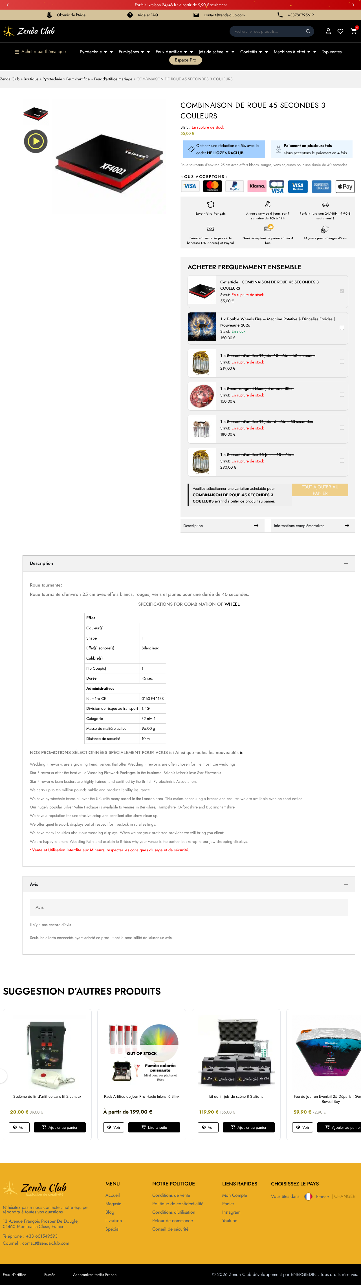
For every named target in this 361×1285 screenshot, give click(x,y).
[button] (8, 5)
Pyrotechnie (91, 52)
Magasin (113, 1204)
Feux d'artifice (78, 79)
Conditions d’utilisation (173, 1212)
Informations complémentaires (299, 525)
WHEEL (232, 604)
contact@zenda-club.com (224, 15)
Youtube (229, 1221)
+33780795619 (301, 15)
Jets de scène (211, 52)
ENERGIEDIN (303, 1274)
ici (172, 752)
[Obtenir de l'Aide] (49, 15)
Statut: (185, 127)
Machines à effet (289, 52)
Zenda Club (9, 79)
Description (193, 525)
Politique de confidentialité (177, 1204)
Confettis (248, 52)
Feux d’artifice (169, 52)
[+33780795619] (280, 15)
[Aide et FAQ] (130, 15)
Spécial (112, 1229)
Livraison (113, 1221)
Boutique (31, 79)
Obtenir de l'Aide (71, 15)
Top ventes (332, 52)
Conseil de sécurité (170, 1229)
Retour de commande (172, 1221)
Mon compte (234, 1195)
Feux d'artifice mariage (113, 79)
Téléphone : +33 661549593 (30, 1236)
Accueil (112, 1195)
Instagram (231, 1212)
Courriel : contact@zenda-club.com (36, 1243)
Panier (228, 1204)
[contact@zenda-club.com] (196, 15)
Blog (109, 1212)
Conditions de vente (171, 1195)
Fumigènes (129, 52)
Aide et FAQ (148, 15)
